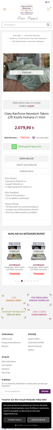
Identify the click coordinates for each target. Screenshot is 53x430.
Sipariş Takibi (33, 339)
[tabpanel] (15, 259)
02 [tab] (19, 281)
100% (13, 299)
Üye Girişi (6, 372)
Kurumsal (7, 334)
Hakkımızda (7, 339)
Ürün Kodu (19, 103)
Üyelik (5, 357)
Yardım (31, 350)
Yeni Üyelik (7, 365)
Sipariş (32, 334)
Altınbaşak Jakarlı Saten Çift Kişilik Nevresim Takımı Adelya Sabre (15, 268)
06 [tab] (31, 281)
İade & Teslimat (35, 346)
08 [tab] (37, 281)
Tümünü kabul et (38, 420)
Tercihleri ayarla (14, 420)
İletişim (5, 346)
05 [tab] (28, 281)
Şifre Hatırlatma (9, 361)
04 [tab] (25, 281)
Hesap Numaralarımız (11, 342)
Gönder (44, 391)
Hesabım (5, 369)
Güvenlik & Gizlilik (36, 342)
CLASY (30, 106)
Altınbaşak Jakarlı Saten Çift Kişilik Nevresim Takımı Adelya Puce (39, 268)
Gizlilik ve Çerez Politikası (27, 425)
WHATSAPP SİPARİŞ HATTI (13, 313)
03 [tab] (22, 281)
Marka (22, 106)
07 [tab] (34, 281)
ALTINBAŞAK (14, 265)
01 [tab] (16, 281)
